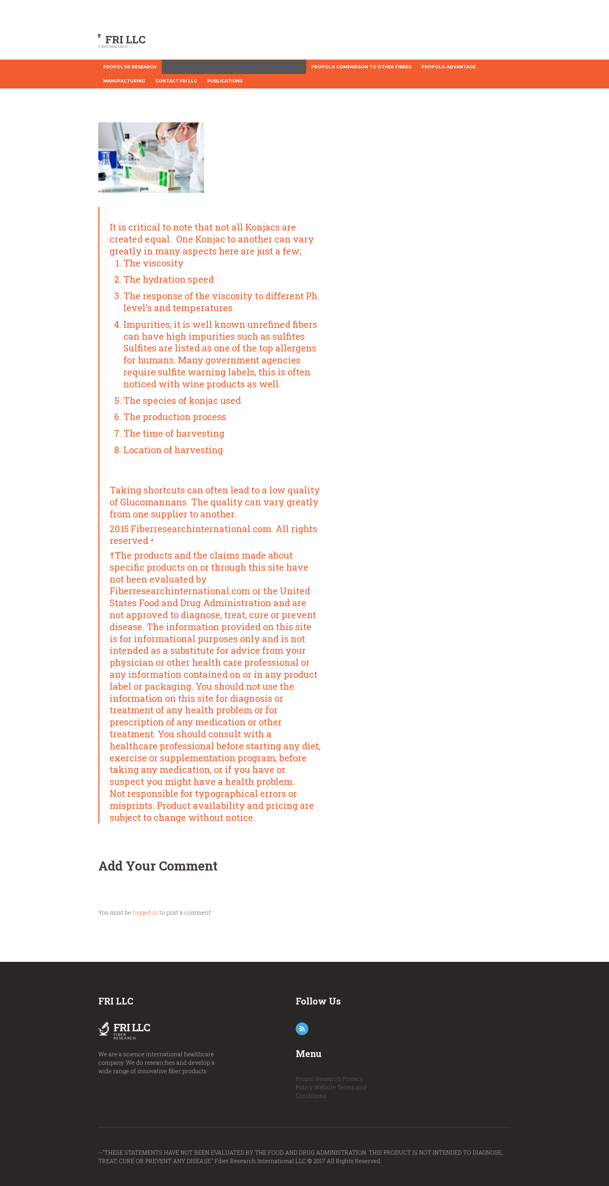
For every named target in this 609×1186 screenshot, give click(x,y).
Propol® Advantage (449, 66)
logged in (145, 912)
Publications (224, 81)
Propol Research (318, 1078)
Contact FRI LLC (176, 81)
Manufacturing (124, 81)
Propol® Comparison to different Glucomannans (234, 66)
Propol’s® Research (129, 66)
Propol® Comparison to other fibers (361, 66)
